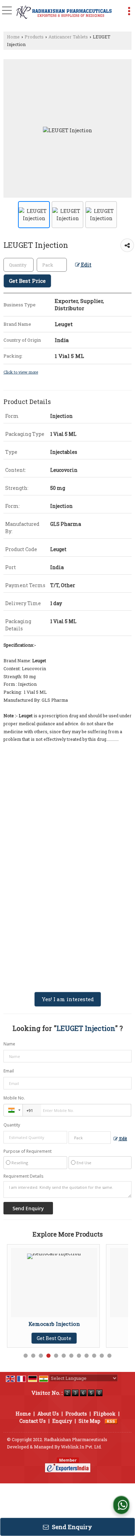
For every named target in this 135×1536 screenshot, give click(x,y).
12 (109, 1356)
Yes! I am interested (68, 999)
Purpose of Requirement (27, 1151)
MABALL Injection (102, 1323)
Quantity (11, 1125)
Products (34, 36)
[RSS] (111, 1421)
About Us (48, 1413)
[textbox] (52, 265)
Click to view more (20, 372)
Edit (85, 264)
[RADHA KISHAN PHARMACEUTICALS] (63, 13)
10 (94, 1356)
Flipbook (104, 1413)
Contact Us (32, 1421)
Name (9, 1044)
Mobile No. (14, 1098)
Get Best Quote (102, 1338)
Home (13, 36)
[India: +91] (13, 1110)
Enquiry (62, 1421)
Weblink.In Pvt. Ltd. (81, 1446)
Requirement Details (23, 1176)
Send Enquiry (71, 1527)
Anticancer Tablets (68, 36)
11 (102, 1356)
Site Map (89, 1421)
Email (8, 1071)
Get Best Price (27, 280)
